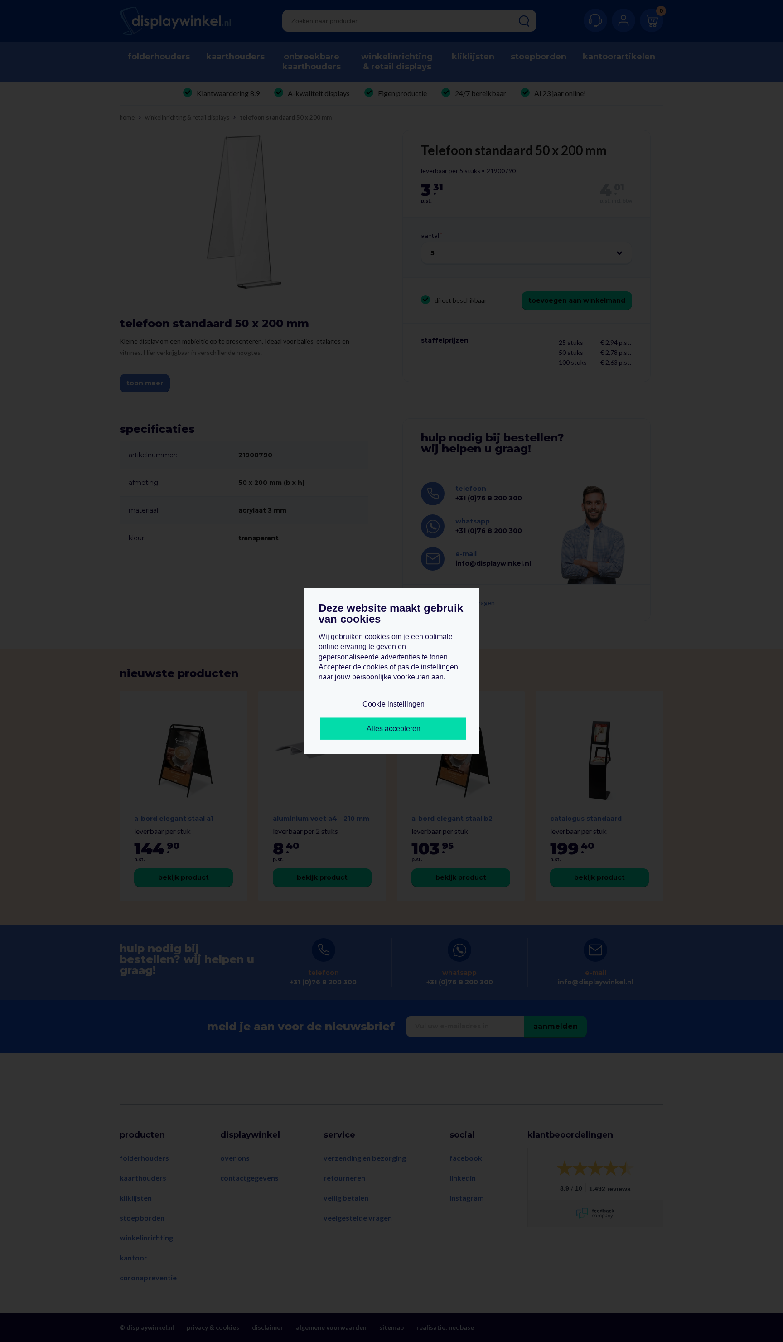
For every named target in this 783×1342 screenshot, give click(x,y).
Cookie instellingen (393, 703)
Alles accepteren (393, 728)
